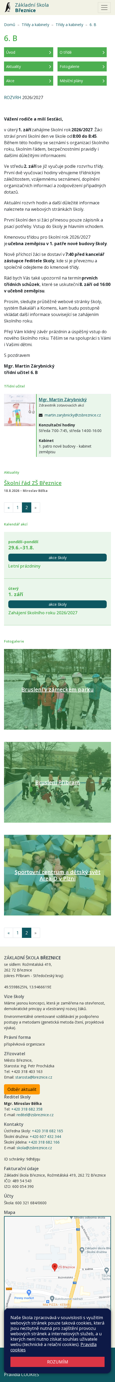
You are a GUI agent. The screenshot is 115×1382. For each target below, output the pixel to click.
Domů (9, 24)
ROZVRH (12, 97)
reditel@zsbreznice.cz (35, 1114)
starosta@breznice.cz (33, 1077)
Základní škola (32, 7)
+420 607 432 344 (45, 1136)
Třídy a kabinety (35, 24)
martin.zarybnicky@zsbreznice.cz (73, 415)
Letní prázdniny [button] (24, 566)
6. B (93, 24)
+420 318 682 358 (27, 1109)
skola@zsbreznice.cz (34, 1147)
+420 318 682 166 (44, 1142)
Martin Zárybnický (63, 399)
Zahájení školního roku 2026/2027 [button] (42, 613)
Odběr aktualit (21, 1089)
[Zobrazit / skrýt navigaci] (104, 7)
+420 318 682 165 (47, 1130)
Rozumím (57, 1362)
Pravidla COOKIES (21, 1374)
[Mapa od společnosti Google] (57, 1270)
